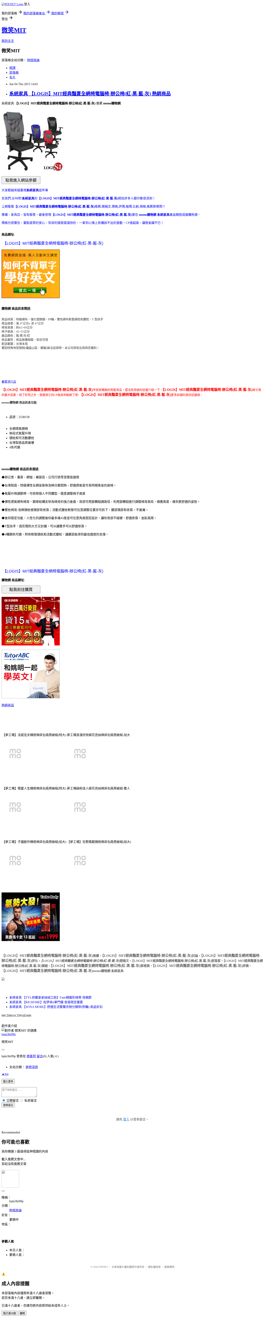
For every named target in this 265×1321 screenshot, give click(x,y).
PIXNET (103, 1266)
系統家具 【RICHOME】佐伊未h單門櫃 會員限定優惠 (46, 1002)
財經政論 (33, 60)
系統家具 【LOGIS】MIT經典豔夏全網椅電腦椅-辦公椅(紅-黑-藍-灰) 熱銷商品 (90, 93)
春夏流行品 (9, 381)
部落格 (14, 72)
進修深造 (32, 1067)
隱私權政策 (154, 1266)
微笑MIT (14, 30)
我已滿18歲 (9, 1313)
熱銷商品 (8, 705)
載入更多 (8, 1081)
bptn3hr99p (9, 1034)
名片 (12, 77)
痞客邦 (31, 1056)
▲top (5, 1074)
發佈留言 (8, 1105)
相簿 (12, 68)
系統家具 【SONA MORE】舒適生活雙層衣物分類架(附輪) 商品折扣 (56, 1006)
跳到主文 (8, 41)
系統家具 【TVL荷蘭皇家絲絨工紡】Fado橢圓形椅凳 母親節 (50, 997)
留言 (40, 1056)
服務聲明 (169, 1266)
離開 (22, 1313)
